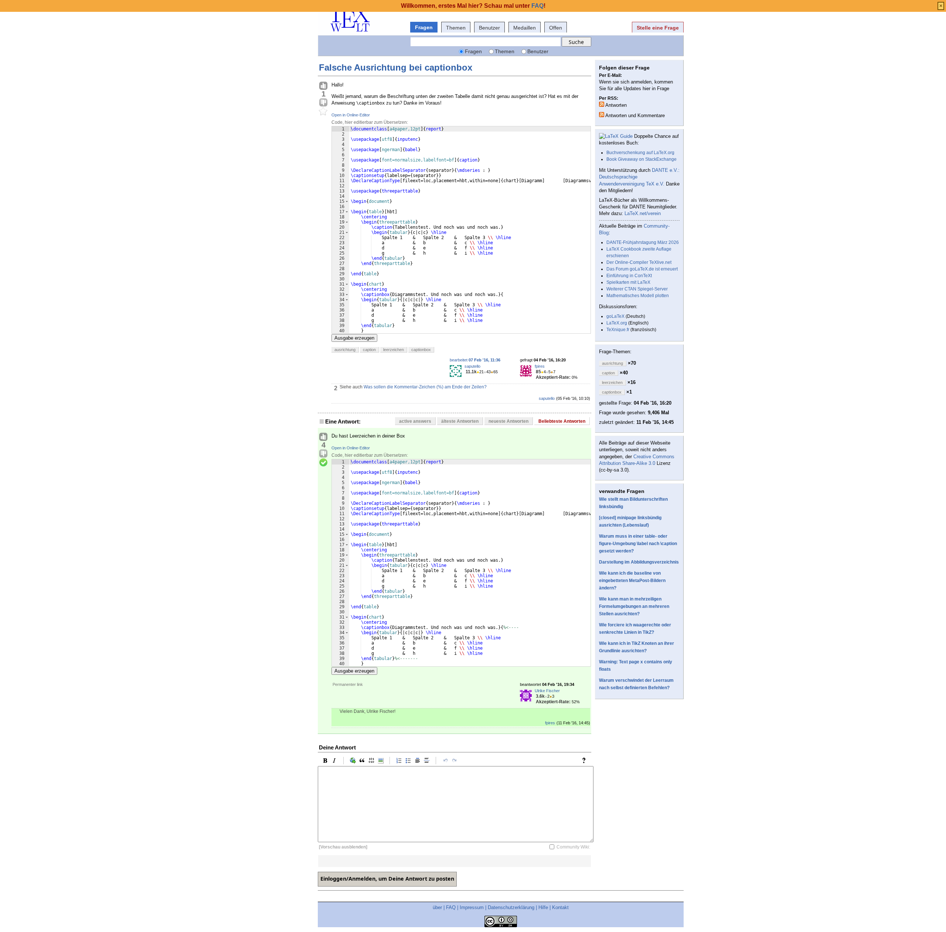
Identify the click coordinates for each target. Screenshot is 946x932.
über (437, 907)
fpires (540, 366)
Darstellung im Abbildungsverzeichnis (639, 562)
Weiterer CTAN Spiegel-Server (637, 289)
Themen (456, 28)
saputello (472, 366)
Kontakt (560, 907)
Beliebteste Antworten (561, 421)
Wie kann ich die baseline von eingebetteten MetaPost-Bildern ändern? (632, 581)
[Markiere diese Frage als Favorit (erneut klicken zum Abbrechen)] (323, 111)
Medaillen (524, 28)
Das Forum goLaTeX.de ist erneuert (642, 269)
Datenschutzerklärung (511, 907)
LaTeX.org (616, 323)
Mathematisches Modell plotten (637, 295)
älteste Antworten (460, 421)
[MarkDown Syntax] (585, 760)
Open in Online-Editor (350, 115)
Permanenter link (348, 684)
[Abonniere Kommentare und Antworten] (601, 114)
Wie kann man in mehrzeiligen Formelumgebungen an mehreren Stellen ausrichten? (634, 606)
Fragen (424, 27)
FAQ (451, 907)
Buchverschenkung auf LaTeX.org (640, 152)
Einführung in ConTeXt (629, 275)
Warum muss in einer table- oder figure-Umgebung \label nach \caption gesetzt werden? (638, 544)
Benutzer (489, 28)
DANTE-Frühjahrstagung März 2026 (642, 242)
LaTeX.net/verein (643, 213)
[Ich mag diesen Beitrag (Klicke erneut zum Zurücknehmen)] (323, 86)
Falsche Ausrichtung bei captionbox (395, 67)
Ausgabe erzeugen (354, 338)
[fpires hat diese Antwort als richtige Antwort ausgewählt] (323, 462)
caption (369, 349)
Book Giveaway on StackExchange (641, 159)
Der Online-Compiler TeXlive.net (638, 262)
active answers (415, 421)
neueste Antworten (508, 421)
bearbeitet (475, 360)
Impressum (472, 907)
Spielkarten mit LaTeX (628, 282)
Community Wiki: (573, 847)
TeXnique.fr (617, 329)
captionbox (421, 349)
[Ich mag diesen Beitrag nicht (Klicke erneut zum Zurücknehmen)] (323, 102)
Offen (555, 28)
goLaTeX (615, 316)
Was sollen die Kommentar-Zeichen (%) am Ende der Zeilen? (425, 387)
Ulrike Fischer (547, 690)
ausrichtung (344, 349)
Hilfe (543, 907)
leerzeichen (393, 349)
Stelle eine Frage (658, 28)
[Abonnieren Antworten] (601, 104)
